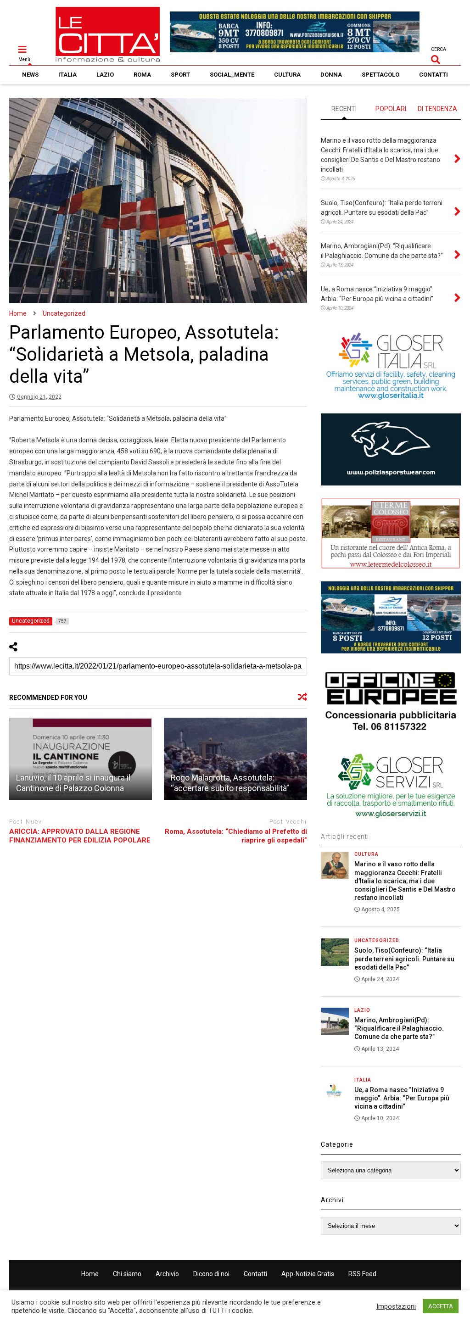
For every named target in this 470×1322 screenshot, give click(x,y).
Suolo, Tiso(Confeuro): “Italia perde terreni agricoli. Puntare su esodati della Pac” (404, 959)
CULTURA (287, 74)
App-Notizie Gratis (307, 1273)
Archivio (167, 1273)
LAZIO (105, 74)
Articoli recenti (345, 836)
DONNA (331, 74)
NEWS (30, 74)
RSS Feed (362, 1273)
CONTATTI (433, 74)
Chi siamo (127, 1273)
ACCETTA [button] (440, 1306)
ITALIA (67, 74)
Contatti (255, 1273)
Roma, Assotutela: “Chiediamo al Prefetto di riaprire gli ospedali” (236, 836)
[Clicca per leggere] (80, 759)
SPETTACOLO (380, 74)
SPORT (180, 74)
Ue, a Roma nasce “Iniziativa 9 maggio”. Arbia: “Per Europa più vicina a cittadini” (401, 1098)
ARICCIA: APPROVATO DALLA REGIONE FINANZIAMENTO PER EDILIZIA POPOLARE (80, 836)
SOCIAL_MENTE (232, 74)
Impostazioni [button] (396, 1306)
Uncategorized (376, 940)
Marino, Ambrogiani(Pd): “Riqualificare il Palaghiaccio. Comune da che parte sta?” (399, 1028)
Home (90, 1273)
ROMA (142, 74)
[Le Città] (108, 58)
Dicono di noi (211, 1273)
